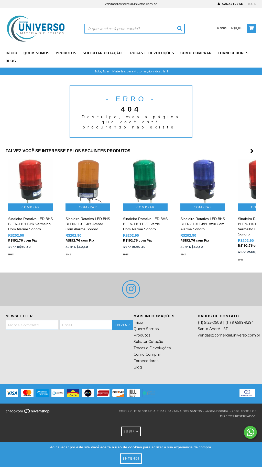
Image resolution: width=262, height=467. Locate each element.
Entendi (131, 458)
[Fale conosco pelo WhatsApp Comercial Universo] (250, 432)
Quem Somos (37, 53)
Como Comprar (196, 53)
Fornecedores (233, 53)
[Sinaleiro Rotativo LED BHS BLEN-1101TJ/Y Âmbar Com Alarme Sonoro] (88, 181)
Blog (11, 61)
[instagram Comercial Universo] (131, 289)
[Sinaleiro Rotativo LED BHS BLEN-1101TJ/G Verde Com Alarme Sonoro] (145, 181)
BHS (11, 254)
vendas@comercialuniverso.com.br (131, 4)
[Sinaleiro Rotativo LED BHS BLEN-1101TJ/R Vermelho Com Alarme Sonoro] (30, 181)
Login (252, 4)
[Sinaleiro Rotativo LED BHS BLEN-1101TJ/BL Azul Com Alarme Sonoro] (202, 181)
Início (11, 53)
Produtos (66, 53)
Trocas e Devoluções (151, 53)
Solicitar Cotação (102, 53)
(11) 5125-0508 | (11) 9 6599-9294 (226, 322)
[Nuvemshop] (28, 413)
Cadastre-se (232, 4)
